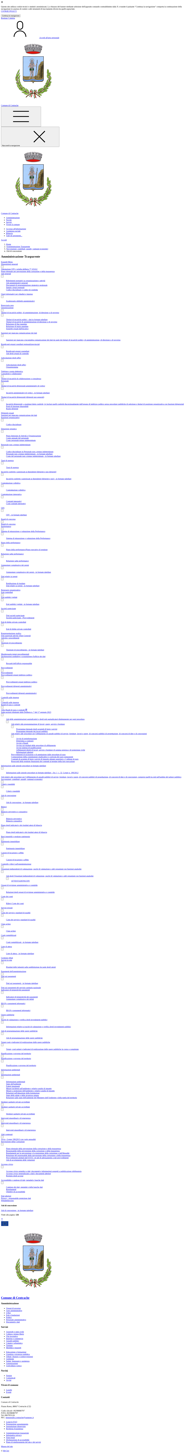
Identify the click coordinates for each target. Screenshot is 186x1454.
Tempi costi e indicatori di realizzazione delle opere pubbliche (25, 1042)
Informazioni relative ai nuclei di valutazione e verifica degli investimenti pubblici (38, 1027)
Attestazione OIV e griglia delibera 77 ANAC (19, 269)
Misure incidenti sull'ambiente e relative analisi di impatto (29, 1088)
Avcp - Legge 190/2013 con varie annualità (18, 1139)
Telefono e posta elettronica (12, 371)
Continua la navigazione (10, 16)
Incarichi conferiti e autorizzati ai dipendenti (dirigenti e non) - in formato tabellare (38, 479)
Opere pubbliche (7, 1015)
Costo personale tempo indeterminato (21, 440)
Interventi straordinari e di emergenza (16, 1118)
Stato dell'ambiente (13, 1084)
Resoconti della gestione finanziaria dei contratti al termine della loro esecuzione (43, 761)
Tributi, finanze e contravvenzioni (19, 1357)
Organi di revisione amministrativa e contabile (19, 885)
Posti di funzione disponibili (17, 406)
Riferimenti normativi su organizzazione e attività (25, 281)
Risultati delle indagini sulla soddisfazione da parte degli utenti (31, 967)
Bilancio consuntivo (14, 821)
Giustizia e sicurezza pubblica (18, 1354)
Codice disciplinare (13, 424)
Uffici (8, 1313)
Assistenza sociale (13, 231)
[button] (13, 218)
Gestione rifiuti (7, 958)
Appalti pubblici (12, 1341)
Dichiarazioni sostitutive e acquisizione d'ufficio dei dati (23, 656)
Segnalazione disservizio (16, 1426)
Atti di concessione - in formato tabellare (22, 802)
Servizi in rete (6, 960)
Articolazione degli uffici (11, 358)
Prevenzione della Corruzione (13, 1142)
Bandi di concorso (8, 519)
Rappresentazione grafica (11, 633)
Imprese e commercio (14, 1339)
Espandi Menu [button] (7, 262)
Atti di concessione (8, 795)
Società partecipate (8, 608)
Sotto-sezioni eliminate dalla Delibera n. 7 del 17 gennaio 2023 (26, 712)
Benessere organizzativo (10, 590)
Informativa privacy (14, 1435)
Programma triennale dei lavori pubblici (32, 731)
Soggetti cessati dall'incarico (17, 329)
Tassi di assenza (7, 460)
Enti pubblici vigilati (9, 597)
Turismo (9, 1345)
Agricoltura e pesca (14, 1366)
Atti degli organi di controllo (17, 353)
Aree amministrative (14, 1311)
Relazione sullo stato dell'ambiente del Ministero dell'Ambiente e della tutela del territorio (41, 1098)
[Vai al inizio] (2, 1219)
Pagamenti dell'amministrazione (13, 971)
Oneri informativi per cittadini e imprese (17, 294)
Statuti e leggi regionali (15, 287)
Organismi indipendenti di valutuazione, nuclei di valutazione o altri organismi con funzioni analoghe (41, 869)
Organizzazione (7, 308)
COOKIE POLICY (9, 11)
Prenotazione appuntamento (17, 1424)
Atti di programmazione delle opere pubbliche (19, 1031)
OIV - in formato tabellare (16, 515)
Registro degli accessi (14, 1176)
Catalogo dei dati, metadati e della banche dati (24, 1187)
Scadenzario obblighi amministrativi (20, 301)
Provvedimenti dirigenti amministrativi (16, 686)
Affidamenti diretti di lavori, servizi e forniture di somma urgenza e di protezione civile (50, 750)
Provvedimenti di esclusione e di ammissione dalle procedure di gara (38, 754)
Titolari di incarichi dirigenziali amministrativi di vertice (23, 386)
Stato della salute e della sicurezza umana (22, 1095)
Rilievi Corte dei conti (15, 903)
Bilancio (9, 233)
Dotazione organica (9, 429)
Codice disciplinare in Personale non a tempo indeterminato (29, 452)
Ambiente (10, 1359)
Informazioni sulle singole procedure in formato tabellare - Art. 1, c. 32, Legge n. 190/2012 (42, 773)
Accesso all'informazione (16, 229)
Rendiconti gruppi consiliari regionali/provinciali (20, 344)
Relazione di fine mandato (16, 324)
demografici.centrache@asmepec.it (20, 1417)
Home (8, 244)
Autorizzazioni (12, 1363)
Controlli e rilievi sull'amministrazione (16, 864)
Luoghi (9, 1390)
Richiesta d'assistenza (14, 1429)
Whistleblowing (7, 1200)
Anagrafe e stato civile (15, 1332)
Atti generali (6, 274)
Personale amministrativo (16, 1320)
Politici (9, 1317)
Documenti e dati (13, 1322)
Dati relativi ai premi (9, 576)
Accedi (4, 240)
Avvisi (8, 1380)
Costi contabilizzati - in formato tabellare (22, 942)
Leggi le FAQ (11, 1422)
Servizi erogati (7, 908)
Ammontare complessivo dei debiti (20, 999)
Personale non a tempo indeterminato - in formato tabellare (29, 454)
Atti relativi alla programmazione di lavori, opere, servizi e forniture (38, 724)
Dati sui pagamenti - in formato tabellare (22, 983)
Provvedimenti (7, 668)
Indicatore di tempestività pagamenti (15, 990)
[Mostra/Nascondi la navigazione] (21, 117)
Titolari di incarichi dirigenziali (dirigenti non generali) (22, 397)
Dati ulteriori (6, 1196)
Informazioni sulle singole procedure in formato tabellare (23, 766)
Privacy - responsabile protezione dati (16, 1198)
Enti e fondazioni (13, 1315)
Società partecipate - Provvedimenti (20, 618)
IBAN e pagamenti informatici (13, 1003)
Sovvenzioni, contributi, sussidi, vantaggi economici (27, 249)
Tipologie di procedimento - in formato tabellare (25, 650)
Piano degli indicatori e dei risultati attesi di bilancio (21, 825)
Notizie (9, 1376)
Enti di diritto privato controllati (13, 622)
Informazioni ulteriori (24, 752)
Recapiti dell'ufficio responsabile (19, 663)
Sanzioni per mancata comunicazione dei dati (19, 333)
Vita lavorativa (12, 1336)
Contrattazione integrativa (11, 494)
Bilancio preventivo (14, 819)
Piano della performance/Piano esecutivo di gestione (27, 550)
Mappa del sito (7, 1446)
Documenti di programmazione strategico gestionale (26, 285)
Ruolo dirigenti (12, 409)
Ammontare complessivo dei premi (15, 565)
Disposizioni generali (9, 264)
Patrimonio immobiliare (10, 841)
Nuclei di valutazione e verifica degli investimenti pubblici (24, 1020)
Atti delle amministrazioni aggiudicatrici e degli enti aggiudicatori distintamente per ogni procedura (45, 719)
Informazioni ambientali (10, 1070)
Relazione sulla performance (12, 554)
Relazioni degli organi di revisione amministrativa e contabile (30, 892)
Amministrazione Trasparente (18, 247)
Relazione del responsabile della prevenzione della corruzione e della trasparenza (38, 1155)
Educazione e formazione (16, 1352)
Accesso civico (7, 1164)
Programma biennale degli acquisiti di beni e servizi (36, 729)
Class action (6, 924)
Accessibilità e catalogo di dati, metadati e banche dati (22, 1180)
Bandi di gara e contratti (10, 705)
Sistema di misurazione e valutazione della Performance (23, 531)
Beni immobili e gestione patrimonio (15, 836)
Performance (6, 526)
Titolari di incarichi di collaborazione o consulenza (21, 379)
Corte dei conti (7, 896)
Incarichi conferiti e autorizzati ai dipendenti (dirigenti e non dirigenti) (28, 472)
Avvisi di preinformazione (26, 739)
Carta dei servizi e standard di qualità (15, 913)
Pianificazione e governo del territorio (16, 1053)
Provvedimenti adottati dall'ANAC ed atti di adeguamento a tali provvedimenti (37, 1158)
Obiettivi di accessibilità (15, 1192)
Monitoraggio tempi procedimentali (15, 654)
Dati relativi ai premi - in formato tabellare (22, 586)
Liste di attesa (6, 947)
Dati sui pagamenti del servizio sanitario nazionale (21, 988)
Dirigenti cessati (7, 413)
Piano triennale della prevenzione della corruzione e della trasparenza (33, 1149)
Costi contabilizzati (8, 935)
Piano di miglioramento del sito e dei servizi (23, 1442)
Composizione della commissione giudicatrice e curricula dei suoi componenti (42, 757)
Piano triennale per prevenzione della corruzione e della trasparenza (28, 271)
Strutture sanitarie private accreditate (15, 1102)
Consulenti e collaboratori (11, 374)
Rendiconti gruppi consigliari (17, 351)
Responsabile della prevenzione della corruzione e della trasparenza (33, 1151)
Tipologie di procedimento (11, 643)
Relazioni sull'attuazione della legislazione (23, 1093)
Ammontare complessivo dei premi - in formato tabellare (28, 572)
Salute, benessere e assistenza (17, 1361)
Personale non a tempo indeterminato (15, 445)
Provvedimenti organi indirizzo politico (16, 675)
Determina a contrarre (25, 741)
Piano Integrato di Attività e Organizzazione (23, 436)
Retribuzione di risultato (15, 583)
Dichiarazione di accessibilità (17, 1440)
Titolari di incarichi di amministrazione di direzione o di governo (31, 322)
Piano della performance (10, 543)
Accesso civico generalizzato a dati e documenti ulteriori (28, 1174)
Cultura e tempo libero (15, 1334)
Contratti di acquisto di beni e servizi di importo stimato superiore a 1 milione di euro (44, 759)
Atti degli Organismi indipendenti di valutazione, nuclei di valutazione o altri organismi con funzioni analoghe (50, 876)
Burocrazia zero (7, 305)
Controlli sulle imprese (10, 697)
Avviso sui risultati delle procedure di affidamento (36, 745)
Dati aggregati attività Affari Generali (16, 636)
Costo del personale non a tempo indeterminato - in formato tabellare (33, 456)
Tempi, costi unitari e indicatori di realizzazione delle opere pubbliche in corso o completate (42, 1049)
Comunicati (10, 1378)
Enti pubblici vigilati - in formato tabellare (22, 604)
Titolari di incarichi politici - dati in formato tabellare (27, 320)
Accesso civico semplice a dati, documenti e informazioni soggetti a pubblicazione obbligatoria (43, 1171)
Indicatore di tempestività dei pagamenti (22, 997)
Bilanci (4, 807)
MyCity (6, 1451)
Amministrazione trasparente (17, 1433)
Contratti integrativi (14, 501)
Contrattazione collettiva (10, 483)
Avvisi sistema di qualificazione (28, 748)
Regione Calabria (8, 18)
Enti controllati (7, 592)
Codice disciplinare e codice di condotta (22, 290)
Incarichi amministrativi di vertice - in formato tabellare (28, 393)
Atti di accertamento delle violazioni (20, 1160)
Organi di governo (13, 1308)
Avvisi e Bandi (22, 743)
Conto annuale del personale (17, 438)
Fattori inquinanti (13, 1086)
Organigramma (12, 367)
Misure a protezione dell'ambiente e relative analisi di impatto (30, 1091)
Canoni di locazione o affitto (12, 853)
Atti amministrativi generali (17, 283)
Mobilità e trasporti (13, 1348)
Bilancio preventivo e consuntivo (14, 812)
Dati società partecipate (15, 615)
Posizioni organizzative (10, 417)
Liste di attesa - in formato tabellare (20, 953)
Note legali (10, 1438)
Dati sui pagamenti (8, 976)
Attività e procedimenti (10, 638)
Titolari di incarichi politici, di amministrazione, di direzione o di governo (30, 313)
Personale (5, 381)
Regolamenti (11, 1189)
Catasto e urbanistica (14, 1343)
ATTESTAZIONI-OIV (20, 881)
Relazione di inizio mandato (17, 326)
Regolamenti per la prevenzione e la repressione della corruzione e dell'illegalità (37, 1153)
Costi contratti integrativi (16, 504)
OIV (3, 508)
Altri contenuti (7, 1134)
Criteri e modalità (8, 784)
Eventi (8, 1392)
